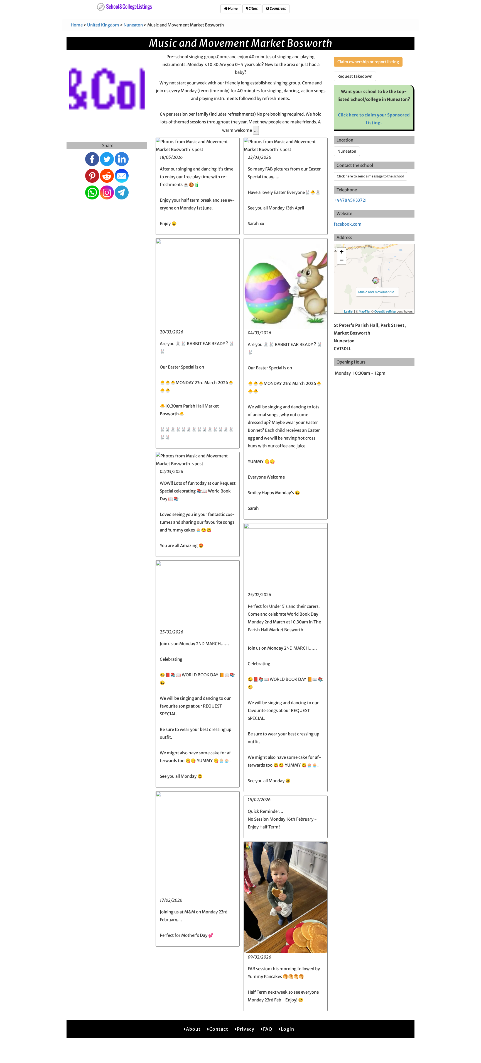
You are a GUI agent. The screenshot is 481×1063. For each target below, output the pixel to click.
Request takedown (354, 76)
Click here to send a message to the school (370, 176)
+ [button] (341, 251)
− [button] (341, 260)
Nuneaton (133, 25)
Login (287, 1029)
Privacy (245, 1029)
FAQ (267, 1029)
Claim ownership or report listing (368, 61)
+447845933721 (350, 200)
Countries (277, 8)
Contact (218, 1029)
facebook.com (348, 224)
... (255, 130)
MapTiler (364, 311)
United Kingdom (103, 25)
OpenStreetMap (385, 311)
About (193, 1029)
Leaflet (348, 311)
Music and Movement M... (377, 291)
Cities (253, 8)
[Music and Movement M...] (375, 280)
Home (232, 8)
